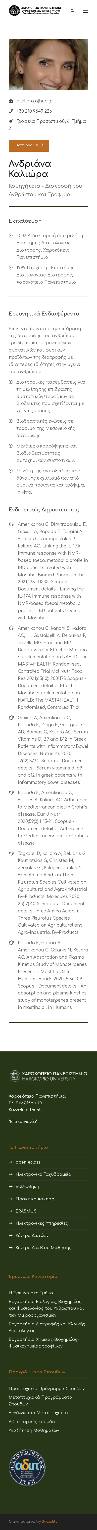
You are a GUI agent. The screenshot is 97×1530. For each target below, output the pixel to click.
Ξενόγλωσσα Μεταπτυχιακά (38, 1413)
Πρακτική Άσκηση (35, 1199)
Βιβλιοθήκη (27, 1186)
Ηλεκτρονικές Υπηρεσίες (42, 1223)
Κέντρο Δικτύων (32, 1235)
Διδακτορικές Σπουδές (32, 1422)
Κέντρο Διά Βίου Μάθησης (43, 1248)
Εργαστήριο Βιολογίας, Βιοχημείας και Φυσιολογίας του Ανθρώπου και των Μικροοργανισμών (46, 1308)
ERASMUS (26, 1211)
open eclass (28, 1162)
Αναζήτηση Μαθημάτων (34, 1430)
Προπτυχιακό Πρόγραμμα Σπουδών (47, 1389)
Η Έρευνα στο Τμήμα (31, 1293)
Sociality (49, 1522)
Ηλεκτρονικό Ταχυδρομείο (43, 1174)
